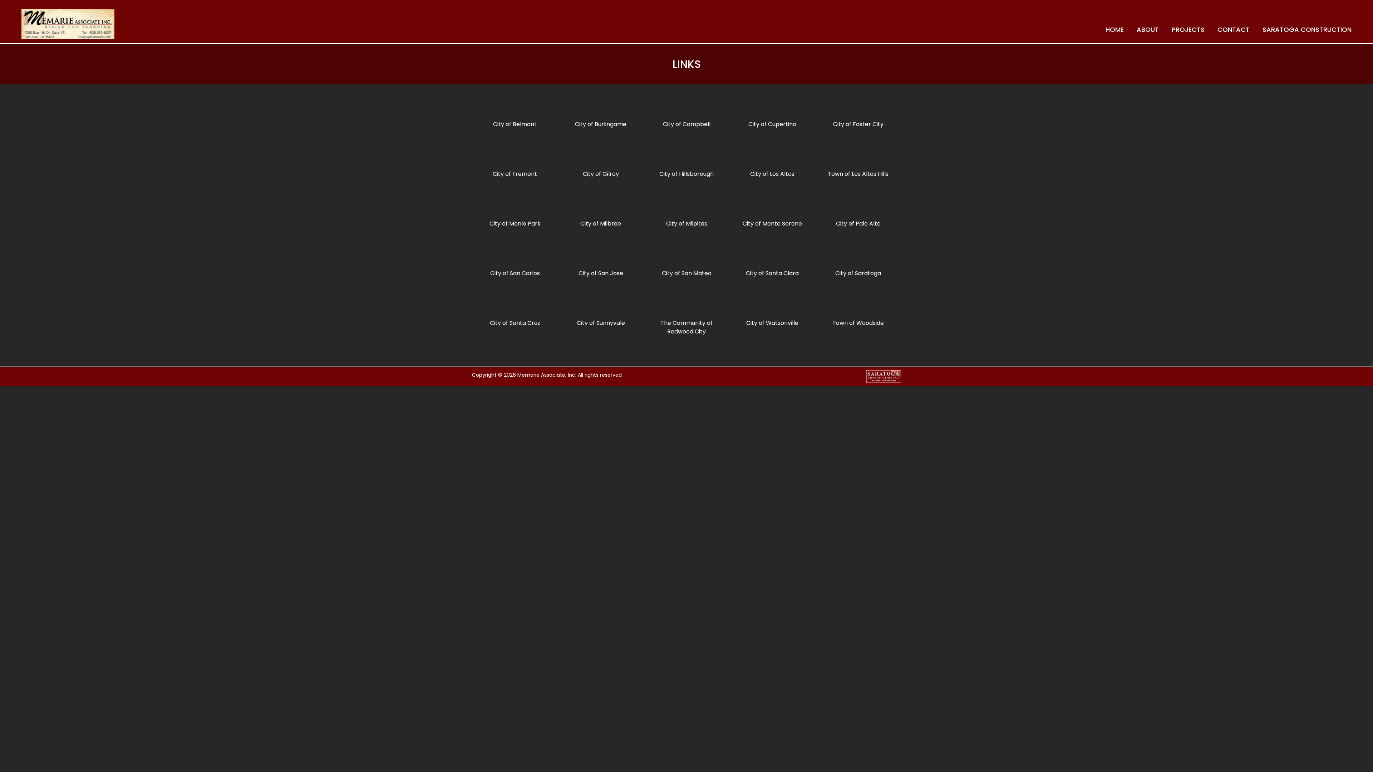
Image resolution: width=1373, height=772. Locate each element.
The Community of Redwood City (686, 327)
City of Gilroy (601, 174)
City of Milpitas (686, 223)
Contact (1233, 29)
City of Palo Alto (858, 223)
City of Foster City (858, 124)
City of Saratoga (858, 273)
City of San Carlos (515, 273)
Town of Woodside (858, 323)
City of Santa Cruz (515, 323)
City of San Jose (601, 273)
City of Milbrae (600, 223)
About (1148, 29)
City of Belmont (515, 124)
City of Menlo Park (515, 223)
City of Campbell (686, 124)
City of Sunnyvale (601, 323)
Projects (1188, 29)
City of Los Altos (772, 174)
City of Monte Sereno (772, 223)
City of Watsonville (772, 323)
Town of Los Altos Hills (858, 174)
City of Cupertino (772, 124)
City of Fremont (515, 174)
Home (1115, 29)
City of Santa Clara (772, 273)
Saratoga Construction (1307, 29)
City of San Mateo (687, 273)
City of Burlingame (600, 124)
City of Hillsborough (686, 174)
